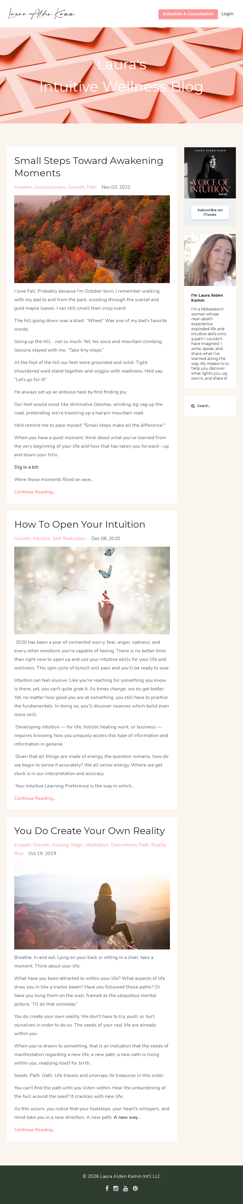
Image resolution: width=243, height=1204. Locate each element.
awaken (23, 187)
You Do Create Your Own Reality (89, 830)
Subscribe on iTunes (210, 212)
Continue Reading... (35, 492)
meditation (97, 845)
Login (227, 13)
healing (60, 845)
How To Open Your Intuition (79, 524)
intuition (42, 538)
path (92, 187)
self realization (69, 538)
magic (77, 845)
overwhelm (124, 845)
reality (158, 845)
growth (76, 187)
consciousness (50, 187)
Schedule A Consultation (188, 14)
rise (18, 853)
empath (22, 845)
